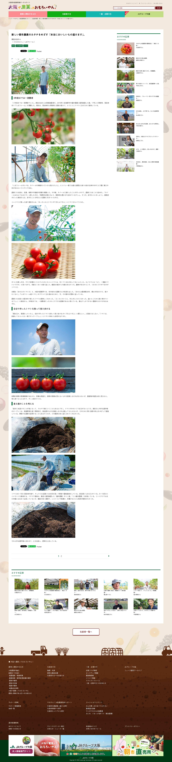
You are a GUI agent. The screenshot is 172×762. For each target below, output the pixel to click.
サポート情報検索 (15, 706)
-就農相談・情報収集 (16, 675)
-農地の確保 (13, 680)
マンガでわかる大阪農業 (94, 711)
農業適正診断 (90, 708)
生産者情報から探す (54, 708)
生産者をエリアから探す (55, 711)
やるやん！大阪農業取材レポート (59, 702)
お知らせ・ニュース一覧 (55, 729)
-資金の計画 (13, 683)
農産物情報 (90, 675)
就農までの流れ (14, 673)
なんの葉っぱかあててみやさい (97, 706)
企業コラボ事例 (91, 670)
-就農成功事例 (13, 688)
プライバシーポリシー (146, 3)
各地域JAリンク (91, 726)
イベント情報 (90, 678)
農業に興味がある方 (28, 14)
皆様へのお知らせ (15, 729)
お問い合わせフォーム (93, 729)
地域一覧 (12, 708)
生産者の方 (66, 14)
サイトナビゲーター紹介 (55, 726)
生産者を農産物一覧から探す (57, 706)
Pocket (39, 51)
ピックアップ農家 (92, 673)
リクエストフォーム (93, 680)
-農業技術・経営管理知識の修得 (20, 678)
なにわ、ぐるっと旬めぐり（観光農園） (100, 713)
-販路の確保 (13, 685)
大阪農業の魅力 (14, 670)
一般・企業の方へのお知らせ (96, 683)
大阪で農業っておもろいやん (19, 690)
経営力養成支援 (52, 673)
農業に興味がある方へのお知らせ (20, 693)
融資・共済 (51, 670)
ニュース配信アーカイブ (133, 670)
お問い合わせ (158, 3)
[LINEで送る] (32, 51)
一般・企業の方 (105, 14)
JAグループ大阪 (144, 14)
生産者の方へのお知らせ (55, 675)
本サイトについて (133, 3)
